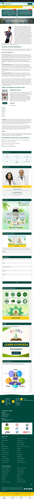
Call (29, 498)
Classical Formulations (20, 444)
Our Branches (4, 450)
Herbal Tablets (4, 475)
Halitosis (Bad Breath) (27, 161)
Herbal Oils (3, 479)
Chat (21, 498)
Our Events (19, 450)
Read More (4, 251)
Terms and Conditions (5, 462)
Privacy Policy (19, 456)
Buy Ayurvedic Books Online (21, 481)
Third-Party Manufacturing (21, 462)
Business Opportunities (21, 442)
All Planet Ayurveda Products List (22, 438)
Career (3, 444)
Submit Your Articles (20, 460)
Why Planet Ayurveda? (5, 454)
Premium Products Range (21, 479)
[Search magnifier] (32, 7)
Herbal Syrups (19, 477)
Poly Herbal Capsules (5, 471)
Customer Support (5, 446)
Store (13, 498)
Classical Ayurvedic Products (6, 467)
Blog (2, 442)
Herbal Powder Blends (20, 471)
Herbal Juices (4, 477)
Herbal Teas (19, 475)
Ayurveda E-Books (5, 440)
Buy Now (4, 103)
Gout (7, 161)
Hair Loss (17, 161)
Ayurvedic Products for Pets (21, 467)
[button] (15, 162)
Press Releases (4, 456)
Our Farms (18, 452)
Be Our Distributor (20, 440)
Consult (4, 498)
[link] (9, 13)
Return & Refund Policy (20, 458)
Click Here (23, 14)
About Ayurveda (4, 438)
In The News (19, 448)
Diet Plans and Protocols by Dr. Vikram (23, 446)
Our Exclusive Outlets (5, 452)
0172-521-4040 (8, 403)
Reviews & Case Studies (5, 460)
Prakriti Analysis (19, 454)
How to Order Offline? (5, 448)
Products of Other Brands (6, 481)
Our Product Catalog (5, 458)
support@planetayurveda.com (17, 186)
